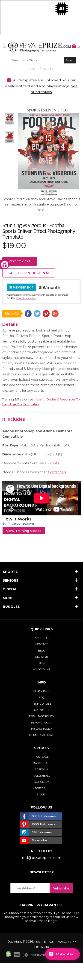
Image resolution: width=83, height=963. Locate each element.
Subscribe (61, 888)
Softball (41, 788)
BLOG (41, 650)
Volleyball (41, 775)
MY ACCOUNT (41, 669)
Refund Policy (41, 722)
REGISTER (41, 656)
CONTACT (42, 644)
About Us (41, 638)
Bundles (11, 607)
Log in (34, 69)
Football (41, 756)
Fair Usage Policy (41, 716)
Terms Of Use (41, 703)
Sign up (48, 69)
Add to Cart (19, 261)
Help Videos (41, 691)
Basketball (41, 763)
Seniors (11, 580)
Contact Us (57, 472)
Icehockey (41, 781)
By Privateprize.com (18, 523)
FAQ (41, 697)
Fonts (54, 463)
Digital (10, 589)
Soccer (41, 794)
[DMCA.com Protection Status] (8, 956)
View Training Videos (23, 531)
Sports (10, 572)
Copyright (41, 710)
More (8, 598)
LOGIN (41, 663)
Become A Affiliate (41, 735)
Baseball (41, 769)
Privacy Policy (41, 728)
